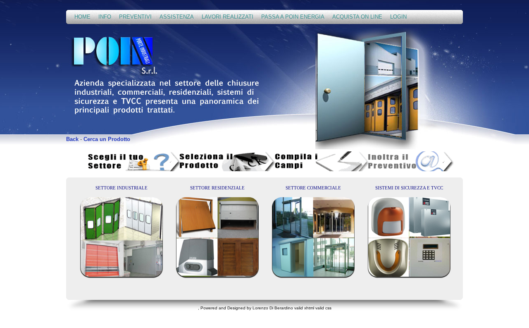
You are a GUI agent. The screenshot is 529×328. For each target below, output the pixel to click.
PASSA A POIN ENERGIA (292, 17)
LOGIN (398, 17)
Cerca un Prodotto (106, 139)
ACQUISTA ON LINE (357, 17)
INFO (104, 17)
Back (72, 139)
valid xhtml (304, 308)
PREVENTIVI (135, 17)
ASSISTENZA (177, 17)
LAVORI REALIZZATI (227, 17)
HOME (82, 17)
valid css (323, 308)
